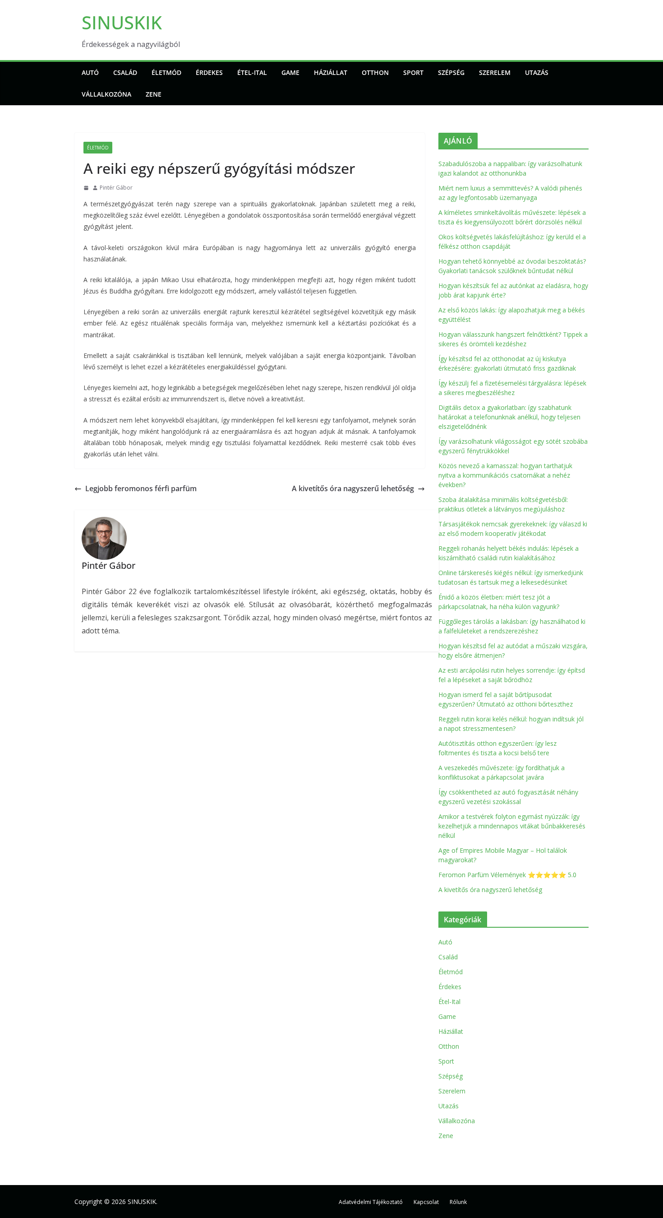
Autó (90, 72)
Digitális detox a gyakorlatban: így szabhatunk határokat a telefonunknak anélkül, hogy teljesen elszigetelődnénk (509, 417)
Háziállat (330, 72)
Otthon (375, 72)
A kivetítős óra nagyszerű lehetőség (353, 488)
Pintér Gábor (116, 187)
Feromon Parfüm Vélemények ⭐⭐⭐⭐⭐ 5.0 (507, 874)
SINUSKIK (122, 22)
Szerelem (495, 72)
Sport (413, 72)
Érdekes (209, 72)
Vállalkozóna (106, 94)
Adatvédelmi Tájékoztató (371, 1202)
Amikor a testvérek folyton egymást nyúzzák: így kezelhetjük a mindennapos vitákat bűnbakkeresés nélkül (511, 826)
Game (290, 72)
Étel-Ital (252, 72)
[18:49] (86, 188)
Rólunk (458, 1202)
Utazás (536, 72)
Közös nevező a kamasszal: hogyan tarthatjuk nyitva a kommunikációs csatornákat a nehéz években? (505, 475)
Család (125, 72)
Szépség (451, 72)
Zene (153, 94)
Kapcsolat (426, 1202)
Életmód (166, 72)
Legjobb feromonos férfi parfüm (141, 488)
